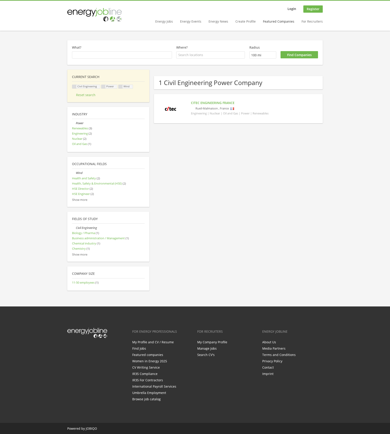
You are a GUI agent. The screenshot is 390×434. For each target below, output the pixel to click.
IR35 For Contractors (147, 380)
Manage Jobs (207, 348)
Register (313, 9)
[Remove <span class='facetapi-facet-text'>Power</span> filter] (103, 87)
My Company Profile (212, 342)
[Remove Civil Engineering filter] (74, 228)
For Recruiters (312, 21)
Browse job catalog (146, 399)
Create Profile (245, 21)
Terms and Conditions (279, 355)
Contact (268, 367)
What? (76, 47)
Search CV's (206, 355)
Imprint (268, 374)
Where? (182, 47)
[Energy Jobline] (94, 14)
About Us (269, 342)
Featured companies (147, 355)
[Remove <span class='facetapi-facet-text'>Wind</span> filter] (120, 87)
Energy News (218, 21)
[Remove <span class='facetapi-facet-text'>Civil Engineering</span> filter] (74, 87)
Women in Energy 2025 (149, 361)
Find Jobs (139, 348)
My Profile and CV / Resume (153, 342)
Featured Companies (278, 21)
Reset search (85, 95)
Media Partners (274, 348)
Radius (254, 47)
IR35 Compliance (145, 374)
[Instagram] (93, 347)
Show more (79, 200)
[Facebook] (70, 347)
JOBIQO (91, 428)
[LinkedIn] (85, 347)
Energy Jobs (164, 21)
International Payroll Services (154, 386)
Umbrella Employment (149, 393)
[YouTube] (99, 347)
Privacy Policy (272, 361)
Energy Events (190, 21)
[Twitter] (78, 347)
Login (292, 9)
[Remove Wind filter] (74, 173)
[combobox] (210, 55)
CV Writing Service (146, 367)
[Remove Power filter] (74, 123)
